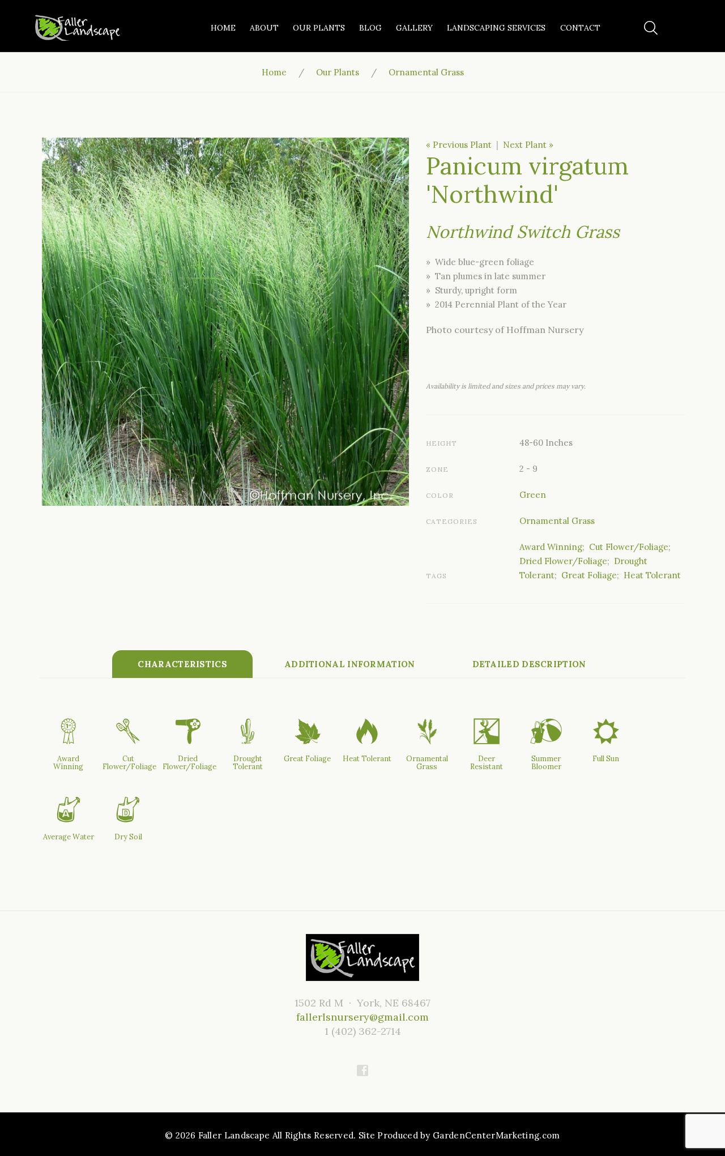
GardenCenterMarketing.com (496, 1135)
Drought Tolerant (248, 762)
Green (532, 494)
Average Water (68, 836)
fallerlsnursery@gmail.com (362, 1016)
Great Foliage (589, 575)
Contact (580, 28)
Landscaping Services (496, 28)
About (264, 28)
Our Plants (319, 28)
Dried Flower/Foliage (563, 561)
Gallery (414, 28)
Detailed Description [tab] (529, 664)
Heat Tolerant (652, 575)
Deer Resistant (486, 762)
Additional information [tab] (349, 664)
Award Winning (550, 546)
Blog (370, 28)
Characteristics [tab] (182, 664)
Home (223, 28)
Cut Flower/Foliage (628, 546)
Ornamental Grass (426, 72)
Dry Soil (128, 836)
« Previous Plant (459, 144)
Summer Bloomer (546, 762)
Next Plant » (528, 144)
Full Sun (605, 758)
